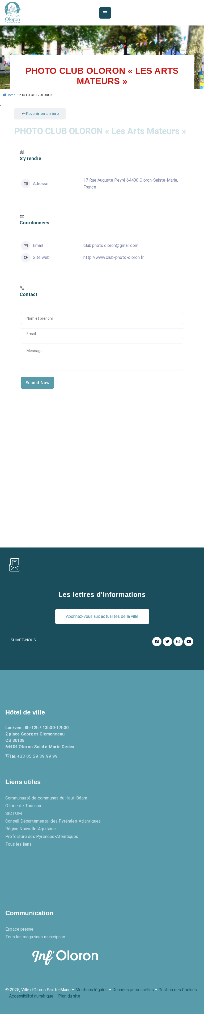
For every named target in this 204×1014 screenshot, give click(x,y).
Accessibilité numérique (31, 996)
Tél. (33, 756)
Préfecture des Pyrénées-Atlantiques (41, 836)
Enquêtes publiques (35, 872)
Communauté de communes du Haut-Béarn (46, 798)
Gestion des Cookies (178, 989)
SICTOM (13, 813)
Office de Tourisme (24, 805)
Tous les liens (18, 844)
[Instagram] (178, 641)
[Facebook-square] (157, 641)
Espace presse (19, 929)
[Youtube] (188, 641)
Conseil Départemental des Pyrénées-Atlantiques (53, 821)
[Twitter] (167, 641)
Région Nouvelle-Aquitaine (30, 828)
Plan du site (69, 996)
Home (11, 95)
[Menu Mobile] (105, 13)
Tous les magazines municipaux (35, 936)
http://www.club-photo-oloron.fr (113, 257)
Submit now (37, 382)
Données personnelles (133, 989)
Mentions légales (91, 989)
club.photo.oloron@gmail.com (110, 245)
